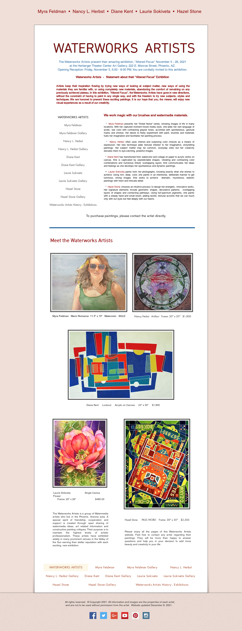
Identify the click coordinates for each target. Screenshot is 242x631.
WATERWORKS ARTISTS (73, 117)
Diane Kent (73, 157)
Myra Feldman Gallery (73, 133)
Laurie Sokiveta (73, 173)
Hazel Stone (73, 189)
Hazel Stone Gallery (73, 197)
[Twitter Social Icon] (103, 615)
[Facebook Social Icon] (92, 615)
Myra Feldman (73, 125)
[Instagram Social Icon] (146, 615)
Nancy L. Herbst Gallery (73, 149)
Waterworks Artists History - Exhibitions (73, 205)
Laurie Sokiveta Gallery (73, 181)
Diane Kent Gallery (73, 165)
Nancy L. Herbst (73, 141)
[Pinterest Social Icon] (135, 615)
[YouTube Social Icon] (124, 615)
